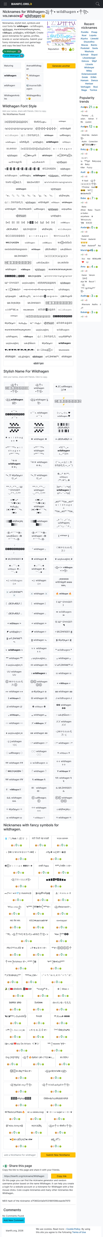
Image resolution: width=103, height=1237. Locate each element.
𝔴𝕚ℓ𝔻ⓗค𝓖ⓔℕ (42, 262)
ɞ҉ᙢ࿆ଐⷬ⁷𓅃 (56, 1139)
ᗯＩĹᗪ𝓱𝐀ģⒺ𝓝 (45, 349)
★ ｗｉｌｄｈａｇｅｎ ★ (14, 439)
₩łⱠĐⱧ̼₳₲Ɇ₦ (34, 276)
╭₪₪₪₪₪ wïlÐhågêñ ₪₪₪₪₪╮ (63, 582)
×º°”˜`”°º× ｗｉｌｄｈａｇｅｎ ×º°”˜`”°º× (14, 450)
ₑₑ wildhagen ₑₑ (39, 714)
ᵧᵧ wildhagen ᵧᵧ (63, 658)
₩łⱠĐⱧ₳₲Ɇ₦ (12, 242)
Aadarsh (85, 227)
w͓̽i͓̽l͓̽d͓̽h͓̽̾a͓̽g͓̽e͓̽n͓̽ (49, 323)
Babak (84, 312)
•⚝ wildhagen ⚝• (39, 582)
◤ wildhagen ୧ (39, 631)
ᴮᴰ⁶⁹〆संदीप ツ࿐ (63, 865)
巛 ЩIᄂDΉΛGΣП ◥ (63, 623)
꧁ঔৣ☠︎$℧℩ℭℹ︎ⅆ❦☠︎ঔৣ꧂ (56, 1071)
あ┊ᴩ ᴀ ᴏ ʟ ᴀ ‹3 (63, 893)
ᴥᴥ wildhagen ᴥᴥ (38, 733)
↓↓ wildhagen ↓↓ (63, 763)
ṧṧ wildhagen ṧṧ (39, 698)
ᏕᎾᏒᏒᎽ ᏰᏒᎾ (15, 1002)
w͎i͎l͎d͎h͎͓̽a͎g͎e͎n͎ (62, 162)
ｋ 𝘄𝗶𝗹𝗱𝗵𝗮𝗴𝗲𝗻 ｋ (14, 650)
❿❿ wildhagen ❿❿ (63, 706)
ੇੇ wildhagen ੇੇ (39, 771)
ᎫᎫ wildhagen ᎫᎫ (14, 706)
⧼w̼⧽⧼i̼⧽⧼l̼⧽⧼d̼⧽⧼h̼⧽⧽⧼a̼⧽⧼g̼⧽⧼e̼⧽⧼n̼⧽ (19, 128)
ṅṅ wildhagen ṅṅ (39, 665)
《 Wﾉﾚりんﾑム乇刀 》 (63, 549)
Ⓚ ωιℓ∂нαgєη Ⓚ (39, 799)
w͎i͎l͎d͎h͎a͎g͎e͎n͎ (56, 189)
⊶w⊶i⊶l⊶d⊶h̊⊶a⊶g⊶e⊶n (38, 289)
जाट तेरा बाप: (15, 920)
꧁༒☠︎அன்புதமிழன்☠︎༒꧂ (56, 1084)
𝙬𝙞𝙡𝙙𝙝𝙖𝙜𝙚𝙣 (52, 142)
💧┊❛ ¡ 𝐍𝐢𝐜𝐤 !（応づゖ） (16, 838)
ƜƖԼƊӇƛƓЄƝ (13, 303)
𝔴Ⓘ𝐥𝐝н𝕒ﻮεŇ (29, 155)
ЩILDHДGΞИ (29, 229)
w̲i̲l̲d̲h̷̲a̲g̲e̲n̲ (65, 282)
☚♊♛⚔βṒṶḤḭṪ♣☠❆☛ (21, 1139)
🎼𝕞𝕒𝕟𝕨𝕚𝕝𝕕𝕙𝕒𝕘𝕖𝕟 (33, 87)
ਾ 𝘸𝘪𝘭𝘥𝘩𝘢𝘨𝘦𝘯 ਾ (38, 743)
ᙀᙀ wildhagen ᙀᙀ (14, 673)
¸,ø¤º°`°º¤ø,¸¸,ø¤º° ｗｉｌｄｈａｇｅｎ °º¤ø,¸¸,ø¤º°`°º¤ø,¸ (64, 506)
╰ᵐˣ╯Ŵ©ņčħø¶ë (62, 1030)
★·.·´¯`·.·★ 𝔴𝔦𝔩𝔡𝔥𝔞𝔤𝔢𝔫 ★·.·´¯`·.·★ (14, 568)
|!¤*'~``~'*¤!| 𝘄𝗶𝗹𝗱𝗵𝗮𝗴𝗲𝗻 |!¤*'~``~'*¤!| (64, 490)
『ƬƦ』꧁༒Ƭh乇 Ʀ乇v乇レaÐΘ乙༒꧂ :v (26, 934)
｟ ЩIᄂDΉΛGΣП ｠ (63, 603)
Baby (83, 149)
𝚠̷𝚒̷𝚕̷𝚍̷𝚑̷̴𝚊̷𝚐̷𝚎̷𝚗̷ (64, 229)
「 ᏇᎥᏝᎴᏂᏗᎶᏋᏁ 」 (14, 613)
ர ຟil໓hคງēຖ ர (63, 809)
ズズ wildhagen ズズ (63, 723)
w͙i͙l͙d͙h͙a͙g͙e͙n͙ (12, 155)
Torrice (93, 90)
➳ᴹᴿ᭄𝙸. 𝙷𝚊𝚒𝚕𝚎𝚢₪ (15, 1030)
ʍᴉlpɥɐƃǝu (66, 209)
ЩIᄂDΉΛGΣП (12, 282)
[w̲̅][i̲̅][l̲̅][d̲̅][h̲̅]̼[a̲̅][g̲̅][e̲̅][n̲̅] (38, 316)
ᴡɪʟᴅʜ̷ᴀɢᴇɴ (28, 309)
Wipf (94, 61)
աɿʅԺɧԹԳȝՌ (65, 336)
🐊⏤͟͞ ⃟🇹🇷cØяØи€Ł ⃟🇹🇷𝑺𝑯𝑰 (18, 989)
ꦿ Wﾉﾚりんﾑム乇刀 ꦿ (64, 733)
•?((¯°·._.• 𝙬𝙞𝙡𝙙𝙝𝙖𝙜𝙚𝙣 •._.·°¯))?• (64, 450)
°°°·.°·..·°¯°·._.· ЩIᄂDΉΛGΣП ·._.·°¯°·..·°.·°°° (14, 490)
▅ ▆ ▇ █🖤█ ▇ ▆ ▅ (56, 879)
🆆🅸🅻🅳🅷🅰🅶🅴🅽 (62, 316)
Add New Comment (14, 1220)
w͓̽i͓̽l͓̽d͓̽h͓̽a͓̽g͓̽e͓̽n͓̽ (21, 215)
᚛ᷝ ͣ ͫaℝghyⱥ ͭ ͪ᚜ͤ (21, 1098)
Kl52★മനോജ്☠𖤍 (38, 920)
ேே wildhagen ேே (39, 789)
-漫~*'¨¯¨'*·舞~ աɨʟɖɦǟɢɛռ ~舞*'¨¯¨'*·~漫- (14, 535)
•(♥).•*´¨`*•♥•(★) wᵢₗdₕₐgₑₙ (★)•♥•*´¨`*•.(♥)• (14, 506)
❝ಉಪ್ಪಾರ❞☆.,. (43, 989)
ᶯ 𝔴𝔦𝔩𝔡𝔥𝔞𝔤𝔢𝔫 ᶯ (39, 817)
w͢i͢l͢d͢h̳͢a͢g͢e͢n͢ (53, 175)
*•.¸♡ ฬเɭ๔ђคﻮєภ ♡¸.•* (14, 477)
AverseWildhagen (33, 67)
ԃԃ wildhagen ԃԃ (14, 799)
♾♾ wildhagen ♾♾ (39, 809)
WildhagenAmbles (11, 97)
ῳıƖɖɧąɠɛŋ (38, 142)
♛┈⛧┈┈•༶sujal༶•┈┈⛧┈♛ (59, 1112)
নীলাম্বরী (39, 1016)
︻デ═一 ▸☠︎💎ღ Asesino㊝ (18, 893)
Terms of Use (79, 1232)
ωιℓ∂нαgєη (65, 135)
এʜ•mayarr (61, 920)
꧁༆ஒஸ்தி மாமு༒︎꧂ (21, 1084)
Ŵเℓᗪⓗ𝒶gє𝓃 (40, 121)
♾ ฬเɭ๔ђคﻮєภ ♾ (14, 809)
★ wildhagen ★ (39, 439)
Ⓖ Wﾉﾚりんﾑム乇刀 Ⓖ (14, 683)
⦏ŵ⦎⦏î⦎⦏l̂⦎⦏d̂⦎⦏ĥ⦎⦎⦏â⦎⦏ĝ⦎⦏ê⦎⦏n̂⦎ (16, 121)
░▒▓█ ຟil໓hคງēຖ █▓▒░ (14, 523)
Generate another (61, 66)
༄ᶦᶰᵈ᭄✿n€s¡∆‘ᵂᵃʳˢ (56, 961)
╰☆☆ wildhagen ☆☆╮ (38, 464)
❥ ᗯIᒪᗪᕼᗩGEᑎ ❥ (14, 559)
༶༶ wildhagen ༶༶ (14, 723)
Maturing (8, 65)
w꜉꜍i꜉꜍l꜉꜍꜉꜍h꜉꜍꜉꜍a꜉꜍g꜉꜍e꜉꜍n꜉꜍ (58, 276)
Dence (94, 80)
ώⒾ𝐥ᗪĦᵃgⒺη (64, 155)
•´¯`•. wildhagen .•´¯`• (38, 414)
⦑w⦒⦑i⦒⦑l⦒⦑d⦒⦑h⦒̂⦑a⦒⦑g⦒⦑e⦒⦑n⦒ (16, 249)
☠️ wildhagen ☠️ (38, 593)
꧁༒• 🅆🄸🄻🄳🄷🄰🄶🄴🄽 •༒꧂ (14, 388)
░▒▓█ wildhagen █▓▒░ (38, 523)
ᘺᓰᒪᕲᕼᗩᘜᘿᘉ (52, 356)
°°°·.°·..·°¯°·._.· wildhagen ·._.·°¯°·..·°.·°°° (38, 490)
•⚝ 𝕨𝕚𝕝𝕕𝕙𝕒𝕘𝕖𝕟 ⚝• (14, 582)
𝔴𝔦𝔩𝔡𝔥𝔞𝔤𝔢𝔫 (66, 142)
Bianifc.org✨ (21, 4)
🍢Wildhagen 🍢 (33, 77)
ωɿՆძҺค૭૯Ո (38, 162)
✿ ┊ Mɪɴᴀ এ (63, 989)
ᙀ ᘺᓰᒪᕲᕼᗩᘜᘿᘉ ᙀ (64, 665)
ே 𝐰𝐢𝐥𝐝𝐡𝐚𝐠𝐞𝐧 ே (14, 789)
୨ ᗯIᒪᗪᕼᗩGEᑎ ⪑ (63, 631)
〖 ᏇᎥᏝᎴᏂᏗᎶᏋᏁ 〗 (14, 603)
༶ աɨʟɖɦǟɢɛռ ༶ (63, 714)
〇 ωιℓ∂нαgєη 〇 (14, 753)
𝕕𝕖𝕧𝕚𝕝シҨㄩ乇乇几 (62, 1002)
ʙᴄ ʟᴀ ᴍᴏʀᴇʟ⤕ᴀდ (35, 1112)
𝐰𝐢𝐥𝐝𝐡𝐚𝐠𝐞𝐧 (25, 269)
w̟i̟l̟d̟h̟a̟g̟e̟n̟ (65, 168)
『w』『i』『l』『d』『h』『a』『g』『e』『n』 (29, 195)
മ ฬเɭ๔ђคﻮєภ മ (39, 691)
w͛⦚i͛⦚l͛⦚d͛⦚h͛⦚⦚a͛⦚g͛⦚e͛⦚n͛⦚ (47, 282)
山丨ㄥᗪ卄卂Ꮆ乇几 (30, 135)
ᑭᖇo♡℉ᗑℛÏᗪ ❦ (15, 947)
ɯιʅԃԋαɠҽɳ (28, 282)
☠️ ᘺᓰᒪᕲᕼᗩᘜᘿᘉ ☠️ (14, 594)
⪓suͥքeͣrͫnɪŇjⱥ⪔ (43, 893)
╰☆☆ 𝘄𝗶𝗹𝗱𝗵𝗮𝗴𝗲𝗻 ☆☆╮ (14, 463)
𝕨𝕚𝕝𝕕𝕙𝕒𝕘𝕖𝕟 (11, 175)
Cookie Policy (73, 1229)
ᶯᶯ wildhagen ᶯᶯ (63, 817)
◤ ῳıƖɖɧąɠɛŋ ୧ (14, 631)
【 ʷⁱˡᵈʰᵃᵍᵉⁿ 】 (63, 536)
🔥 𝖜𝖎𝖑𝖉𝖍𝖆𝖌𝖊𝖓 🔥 (63, 593)
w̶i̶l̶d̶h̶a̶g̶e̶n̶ (21, 189)
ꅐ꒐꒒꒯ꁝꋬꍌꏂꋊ (11, 148)
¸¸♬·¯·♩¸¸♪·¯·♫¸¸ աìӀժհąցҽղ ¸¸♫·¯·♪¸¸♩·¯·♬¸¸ (64, 522)
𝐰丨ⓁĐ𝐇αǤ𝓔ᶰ (13, 289)
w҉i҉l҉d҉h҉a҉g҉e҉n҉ (37, 356)
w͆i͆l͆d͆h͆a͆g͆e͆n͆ (10, 356)
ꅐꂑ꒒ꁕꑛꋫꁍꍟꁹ (63, 262)
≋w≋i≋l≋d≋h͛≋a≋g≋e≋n (18, 329)
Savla (95, 48)
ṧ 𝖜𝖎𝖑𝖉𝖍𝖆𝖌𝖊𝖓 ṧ (14, 698)
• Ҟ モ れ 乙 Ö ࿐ (38, 1030)
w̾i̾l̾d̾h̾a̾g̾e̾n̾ (66, 356)
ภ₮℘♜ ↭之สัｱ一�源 (56, 852)
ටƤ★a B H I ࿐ (38, 947)
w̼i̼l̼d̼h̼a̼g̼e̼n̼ (30, 202)
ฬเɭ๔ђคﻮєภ (10, 323)
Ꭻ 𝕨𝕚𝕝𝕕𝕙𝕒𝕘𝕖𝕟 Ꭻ (64, 698)
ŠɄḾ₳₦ (38, 1002)
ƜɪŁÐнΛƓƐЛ (33, 182)
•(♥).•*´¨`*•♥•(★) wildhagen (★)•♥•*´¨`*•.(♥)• (39, 506)
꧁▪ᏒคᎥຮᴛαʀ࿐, (62, 906)
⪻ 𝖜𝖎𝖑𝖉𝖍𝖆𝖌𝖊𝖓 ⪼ (14, 623)
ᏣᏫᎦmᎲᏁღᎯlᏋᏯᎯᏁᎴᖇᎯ (56, 1098)
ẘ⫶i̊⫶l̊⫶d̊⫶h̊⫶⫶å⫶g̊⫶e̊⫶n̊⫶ (64, 323)
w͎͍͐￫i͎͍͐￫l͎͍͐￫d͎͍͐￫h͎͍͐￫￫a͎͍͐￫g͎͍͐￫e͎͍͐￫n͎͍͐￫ (45, 128)
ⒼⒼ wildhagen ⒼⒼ (38, 683)
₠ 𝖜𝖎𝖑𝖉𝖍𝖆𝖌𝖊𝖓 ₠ (39, 779)
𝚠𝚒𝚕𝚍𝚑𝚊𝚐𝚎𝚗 (11, 135)
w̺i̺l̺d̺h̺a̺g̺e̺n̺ (40, 269)
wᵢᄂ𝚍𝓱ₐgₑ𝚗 (35, 323)
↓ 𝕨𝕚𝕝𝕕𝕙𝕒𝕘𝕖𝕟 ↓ (39, 762)
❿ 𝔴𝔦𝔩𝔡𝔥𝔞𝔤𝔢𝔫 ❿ (39, 706)
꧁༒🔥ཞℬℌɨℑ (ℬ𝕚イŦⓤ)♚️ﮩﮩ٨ (38, 1057)
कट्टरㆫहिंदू (36, 1125)
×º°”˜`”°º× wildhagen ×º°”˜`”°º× (39, 450)
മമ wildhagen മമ (63, 691)
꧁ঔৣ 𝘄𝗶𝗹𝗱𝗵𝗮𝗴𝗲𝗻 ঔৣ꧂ (14, 401)
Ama (83, 266)
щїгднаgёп (10, 296)
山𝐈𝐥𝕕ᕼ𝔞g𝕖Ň (66, 296)
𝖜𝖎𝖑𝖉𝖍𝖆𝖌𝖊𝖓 (48, 135)
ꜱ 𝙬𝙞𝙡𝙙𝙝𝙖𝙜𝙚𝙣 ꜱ (39, 673)
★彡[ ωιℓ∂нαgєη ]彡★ (63, 388)
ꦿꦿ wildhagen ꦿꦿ (14, 743)
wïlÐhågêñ (65, 128)
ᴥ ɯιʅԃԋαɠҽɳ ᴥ (14, 733)
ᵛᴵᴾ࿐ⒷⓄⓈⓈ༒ (62, 947)
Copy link (62, 1176)
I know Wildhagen (13, 55)
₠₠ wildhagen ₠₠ (63, 779)
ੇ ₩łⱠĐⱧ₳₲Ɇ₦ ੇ (14, 771)
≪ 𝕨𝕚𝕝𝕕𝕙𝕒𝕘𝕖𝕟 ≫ (63, 613)
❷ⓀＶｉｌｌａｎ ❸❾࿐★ (19, 865)
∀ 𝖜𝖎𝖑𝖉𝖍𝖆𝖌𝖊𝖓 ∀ (63, 771)
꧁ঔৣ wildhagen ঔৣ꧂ (39, 401)
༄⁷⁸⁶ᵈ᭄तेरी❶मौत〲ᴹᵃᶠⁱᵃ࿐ (38, 906)
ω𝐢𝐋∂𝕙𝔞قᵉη (24, 296)
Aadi (83, 172)
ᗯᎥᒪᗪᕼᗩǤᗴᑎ (20, 256)
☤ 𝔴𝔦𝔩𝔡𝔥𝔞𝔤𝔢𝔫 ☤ (63, 753)
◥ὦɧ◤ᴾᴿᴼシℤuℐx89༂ (15, 1016)
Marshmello (87, 250)
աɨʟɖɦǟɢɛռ (65, 249)
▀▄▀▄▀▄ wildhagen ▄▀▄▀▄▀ (39, 427)
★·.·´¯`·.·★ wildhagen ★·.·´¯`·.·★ (39, 568)
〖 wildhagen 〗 (39, 603)
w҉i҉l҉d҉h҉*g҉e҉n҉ (38, 363)
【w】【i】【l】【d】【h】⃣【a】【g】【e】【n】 (30, 222)
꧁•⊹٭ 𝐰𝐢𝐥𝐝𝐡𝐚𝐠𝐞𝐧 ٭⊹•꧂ (63, 569)
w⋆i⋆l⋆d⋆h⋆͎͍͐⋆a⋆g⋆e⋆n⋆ (45, 296)
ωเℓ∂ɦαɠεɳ (25, 175)
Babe (83, 198)
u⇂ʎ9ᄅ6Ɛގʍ (11, 309)
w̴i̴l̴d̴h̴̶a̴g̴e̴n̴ (67, 202)
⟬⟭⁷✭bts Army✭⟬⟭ (14, 1125)
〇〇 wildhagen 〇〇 (39, 753)
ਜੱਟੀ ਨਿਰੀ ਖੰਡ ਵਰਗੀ (40, 838)
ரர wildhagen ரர (14, 817)
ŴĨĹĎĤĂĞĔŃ (49, 168)
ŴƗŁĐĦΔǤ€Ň (24, 209)
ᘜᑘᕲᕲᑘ (64, 1057)
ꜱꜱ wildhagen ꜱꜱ (63, 673)
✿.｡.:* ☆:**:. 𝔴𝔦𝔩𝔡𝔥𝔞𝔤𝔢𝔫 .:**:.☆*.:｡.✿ (64, 476)
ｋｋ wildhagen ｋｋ (39, 650)
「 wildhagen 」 (39, 613)
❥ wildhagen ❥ (39, 559)
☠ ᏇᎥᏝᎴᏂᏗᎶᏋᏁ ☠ (63, 439)
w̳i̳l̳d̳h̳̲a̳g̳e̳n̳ (53, 209)
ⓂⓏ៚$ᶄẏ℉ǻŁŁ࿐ (21, 1071)
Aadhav (85, 295)
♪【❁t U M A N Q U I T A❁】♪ (21, 852)
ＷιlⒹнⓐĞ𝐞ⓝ (65, 242)
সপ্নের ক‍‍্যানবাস (62, 838)
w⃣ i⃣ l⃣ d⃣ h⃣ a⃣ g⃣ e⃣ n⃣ (22, 168)
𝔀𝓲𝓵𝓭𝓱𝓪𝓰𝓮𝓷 (10, 142)
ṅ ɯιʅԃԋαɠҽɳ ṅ (14, 665)
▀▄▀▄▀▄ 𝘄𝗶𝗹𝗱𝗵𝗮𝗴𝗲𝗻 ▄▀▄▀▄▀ (14, 427)
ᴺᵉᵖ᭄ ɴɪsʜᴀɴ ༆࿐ (57, 1043)
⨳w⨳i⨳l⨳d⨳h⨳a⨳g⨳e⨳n (60, 269)
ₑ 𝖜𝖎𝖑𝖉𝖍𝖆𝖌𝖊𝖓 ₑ (14, 714)
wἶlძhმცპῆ (24, 142)
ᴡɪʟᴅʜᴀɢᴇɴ (64, 349)
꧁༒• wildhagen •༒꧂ (39, 388)
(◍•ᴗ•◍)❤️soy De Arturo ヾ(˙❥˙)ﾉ (22, 1043)
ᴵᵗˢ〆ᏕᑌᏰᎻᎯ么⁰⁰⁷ (13, 975)
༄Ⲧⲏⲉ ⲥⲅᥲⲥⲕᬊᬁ (14, 906)
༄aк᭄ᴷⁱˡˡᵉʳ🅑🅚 (61, 934)
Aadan (84, 107)
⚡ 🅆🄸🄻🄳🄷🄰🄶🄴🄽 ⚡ (64, 401)
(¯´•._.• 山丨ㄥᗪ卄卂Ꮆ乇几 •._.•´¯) (64, 464)
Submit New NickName (58, 1155)
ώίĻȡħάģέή (24, 356)
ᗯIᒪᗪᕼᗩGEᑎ (34, 303)
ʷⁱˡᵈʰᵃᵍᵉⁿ (62, 121)
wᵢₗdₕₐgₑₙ (23, 323)
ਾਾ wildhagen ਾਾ (64, 743)
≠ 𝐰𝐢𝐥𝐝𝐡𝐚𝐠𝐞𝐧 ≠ (64, 683)
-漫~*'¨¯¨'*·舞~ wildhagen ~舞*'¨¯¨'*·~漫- (39, 535)
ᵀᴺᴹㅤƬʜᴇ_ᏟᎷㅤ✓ (31, 975)
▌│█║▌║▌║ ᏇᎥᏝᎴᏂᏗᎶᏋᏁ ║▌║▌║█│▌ (63, 427)
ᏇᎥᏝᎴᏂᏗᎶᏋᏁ (12, 229)
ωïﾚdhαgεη (63, 289)
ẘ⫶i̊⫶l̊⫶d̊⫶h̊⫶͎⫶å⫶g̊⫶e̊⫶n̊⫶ (46, 309)
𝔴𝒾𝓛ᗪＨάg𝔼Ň (15, 162)
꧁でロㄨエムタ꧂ (21, 879)
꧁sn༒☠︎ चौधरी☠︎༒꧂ (60, 1125)
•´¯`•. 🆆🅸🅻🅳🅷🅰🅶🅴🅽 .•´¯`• (14, 414)
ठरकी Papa (44, 865)
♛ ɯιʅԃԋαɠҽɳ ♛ (64, 559)
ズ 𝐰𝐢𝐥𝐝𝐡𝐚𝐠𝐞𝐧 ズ (38, 723)
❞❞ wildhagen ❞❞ (14, 658)
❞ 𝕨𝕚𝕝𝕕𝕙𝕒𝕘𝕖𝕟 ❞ (64, 650)
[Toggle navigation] (97, 4)
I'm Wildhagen (11, 51)
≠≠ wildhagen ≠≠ (14, 691)
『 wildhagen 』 (39, 549)
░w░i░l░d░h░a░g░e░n (56, 256)
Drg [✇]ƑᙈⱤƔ (12, 1057)
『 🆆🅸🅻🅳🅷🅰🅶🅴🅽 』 (14, 549)
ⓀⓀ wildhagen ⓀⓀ (63, 799)
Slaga (84, 90)
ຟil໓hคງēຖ (64, 195)
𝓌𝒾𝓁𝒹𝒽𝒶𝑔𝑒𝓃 (65, 222)
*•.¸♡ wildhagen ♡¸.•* (39, 477)
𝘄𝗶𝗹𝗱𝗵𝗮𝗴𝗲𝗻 (10, 75)
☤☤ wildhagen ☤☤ (14, 762)
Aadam (84, 126)
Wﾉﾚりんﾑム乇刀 (62, 235)
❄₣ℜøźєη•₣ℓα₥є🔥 (15, 1112)
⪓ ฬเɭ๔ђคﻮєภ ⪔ (63, 640)
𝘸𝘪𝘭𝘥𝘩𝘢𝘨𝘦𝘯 (9, 85)
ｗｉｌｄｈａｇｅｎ (62, 148)
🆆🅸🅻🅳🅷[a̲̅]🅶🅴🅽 (15, 276)
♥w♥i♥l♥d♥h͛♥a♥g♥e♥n (19, 349)
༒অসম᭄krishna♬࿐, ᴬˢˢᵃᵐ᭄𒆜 (21, 961)
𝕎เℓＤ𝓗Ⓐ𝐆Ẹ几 (13, 182)
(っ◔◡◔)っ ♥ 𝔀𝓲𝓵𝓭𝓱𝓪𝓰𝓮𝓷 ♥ (63, 414)
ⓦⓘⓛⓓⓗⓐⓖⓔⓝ (15, 235)
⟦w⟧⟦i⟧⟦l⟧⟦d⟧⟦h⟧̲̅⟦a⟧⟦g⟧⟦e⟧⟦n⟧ (35, 148)
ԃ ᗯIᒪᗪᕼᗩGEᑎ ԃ (63, 789)
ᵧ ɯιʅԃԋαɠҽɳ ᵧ (39, 658)
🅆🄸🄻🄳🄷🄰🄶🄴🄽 (18, 262)
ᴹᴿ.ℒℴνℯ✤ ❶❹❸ (62, 1016)
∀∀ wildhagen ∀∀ (14, 779)
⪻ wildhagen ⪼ (39, 623)
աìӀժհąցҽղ (11, 336)
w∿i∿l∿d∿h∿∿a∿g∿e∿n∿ (58, 182)
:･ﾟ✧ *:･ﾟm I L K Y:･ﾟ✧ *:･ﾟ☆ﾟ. (57, 975)
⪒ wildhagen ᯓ (39, 640)
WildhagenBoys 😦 (33, 97)
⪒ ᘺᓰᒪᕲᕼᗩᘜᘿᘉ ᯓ (14, 640)
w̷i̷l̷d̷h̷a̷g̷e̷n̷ (47, 155)
